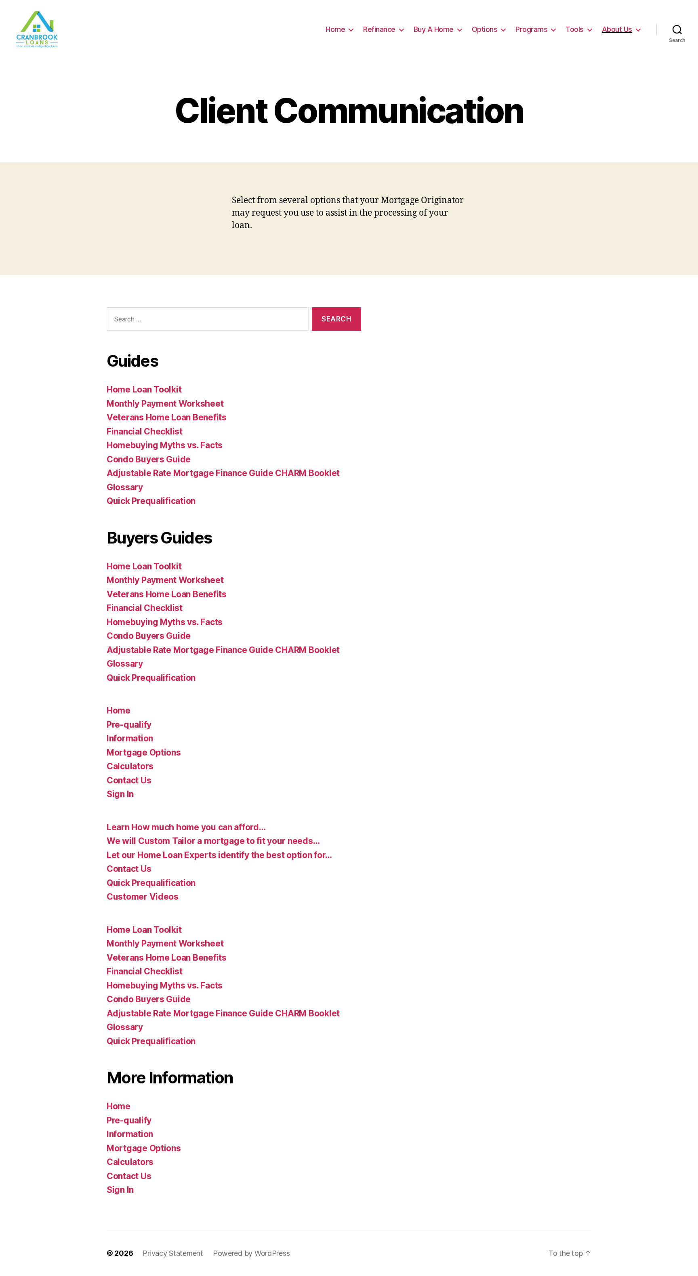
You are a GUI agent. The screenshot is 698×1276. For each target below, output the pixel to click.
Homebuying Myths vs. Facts (165, 445)
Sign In (120, 794)
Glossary (125, 487)
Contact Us (129, 780)
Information (130, 738)
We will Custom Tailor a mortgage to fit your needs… (213, 841)
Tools (575, 29)
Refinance (379, 29)
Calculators (130, 766)
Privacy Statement (173, 1253)
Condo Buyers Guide (149, 459)
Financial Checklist (145, 431)
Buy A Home (434, 29)
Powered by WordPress (251, 1253)
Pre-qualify (129, 725)
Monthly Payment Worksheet (165, 404)
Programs (531, 29)
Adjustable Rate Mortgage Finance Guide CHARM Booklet (223, 473)
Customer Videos (143, 897)
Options (485, 29)
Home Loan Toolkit (144, 389)
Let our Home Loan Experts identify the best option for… (219, 855)
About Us (617, 29)
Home (335, 29)
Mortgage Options (144, 752)
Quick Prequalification (151, 501)
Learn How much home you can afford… (186, 827)
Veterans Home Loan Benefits (167, 417)
